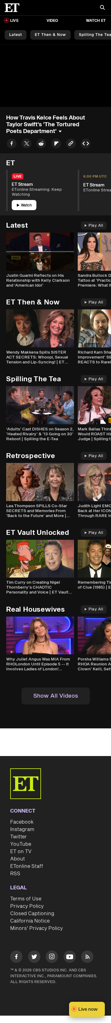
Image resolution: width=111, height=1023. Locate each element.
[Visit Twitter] (34, 957)
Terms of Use (25, 899)
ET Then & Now (50, 35)
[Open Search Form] (102, 8)
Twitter (18, 837)
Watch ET (96, 21)
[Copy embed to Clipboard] (85, 144)
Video (52, 21)
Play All (95, 226)
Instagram (22, 829)
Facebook (22, 822)
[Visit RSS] (87, 957)
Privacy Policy (27, 906)
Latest (15, 35)
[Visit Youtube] (70, 956)
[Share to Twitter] (26, 144)
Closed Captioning (32, 913)
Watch (26, 205)
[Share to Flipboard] (56, 144)
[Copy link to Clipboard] (70, 144)
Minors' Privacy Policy (36, 928)
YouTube (20, 844)
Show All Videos (55, 696)
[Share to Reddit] (41, 144)
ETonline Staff (26, 866)
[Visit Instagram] (52, 957)
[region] (55, 76)
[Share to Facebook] (11, 144)
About (17, 859)
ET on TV (20, 851)
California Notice (30, 921)
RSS (15, 873)
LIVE (14, 21)
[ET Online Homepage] (14, 7)
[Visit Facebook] (16, 957)
